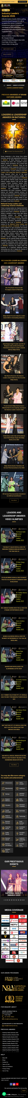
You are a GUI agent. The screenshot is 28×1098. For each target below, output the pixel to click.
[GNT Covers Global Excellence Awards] (23, 916)
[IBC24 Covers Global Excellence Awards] (23, 932)
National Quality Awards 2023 (14, 894)
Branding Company (19, 1096)
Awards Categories (18, 85)
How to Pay (5, 1071)
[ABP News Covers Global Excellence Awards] (14, 916)
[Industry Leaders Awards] (14, 999)
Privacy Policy (6, 1068)
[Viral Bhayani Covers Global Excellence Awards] (5, 936)
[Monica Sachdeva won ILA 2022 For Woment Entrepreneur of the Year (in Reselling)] (14, 624)
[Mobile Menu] (26, 5)
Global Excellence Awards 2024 (10, 1039)
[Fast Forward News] (23, 956)
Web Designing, (22, 1094)
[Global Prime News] (5, 952)
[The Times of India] (23, 920)
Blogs (3, 1060)
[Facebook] (11, 1084)
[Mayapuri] (23, 948)
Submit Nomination (22, 1)
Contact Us (5, 1062)
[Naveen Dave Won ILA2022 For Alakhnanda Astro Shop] (14, 654)
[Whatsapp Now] (4, 1094)
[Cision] (23, 952)
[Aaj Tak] (14, 952)
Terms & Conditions (7, 1066)
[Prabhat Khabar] (5, 948)
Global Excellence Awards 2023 (10, 1045)
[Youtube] (17, 1084)
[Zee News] (14, 920)
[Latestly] (5, 940)
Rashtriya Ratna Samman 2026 (10, 1032)
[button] (4, 900)
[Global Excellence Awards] (14, 979)
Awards (9, 85)
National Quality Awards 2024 (10, 1037)
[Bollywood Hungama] (14, 948)
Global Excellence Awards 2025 (10, 1035)
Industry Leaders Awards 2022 (10, 1047)
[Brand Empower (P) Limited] (5, 6)
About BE (4, 1058)
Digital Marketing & (9, 1096)
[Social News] (10, 960)
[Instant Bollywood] (14, 956)
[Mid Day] (5, 920)
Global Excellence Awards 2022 (10, 1050)
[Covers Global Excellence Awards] (5, 924)
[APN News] (14, 940)
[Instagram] (14, 1084)
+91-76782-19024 (9, 1017)
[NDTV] (14, 924)
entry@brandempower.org (11, 1019)
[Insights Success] (5, 956)
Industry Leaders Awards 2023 (10, 1041)
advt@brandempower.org (10, 1025)
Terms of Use (5, 1064)
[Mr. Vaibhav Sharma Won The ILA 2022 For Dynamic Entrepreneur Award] (14, 596)
